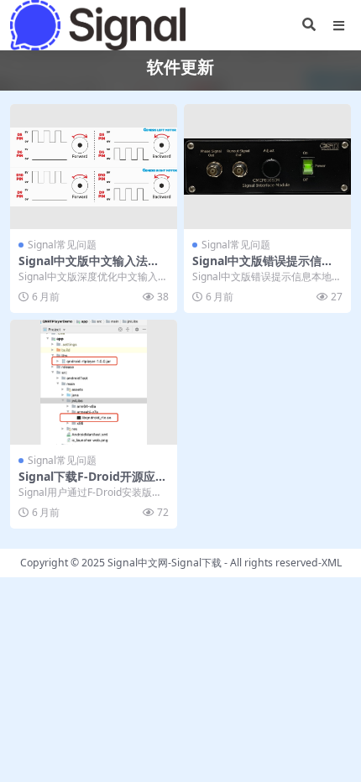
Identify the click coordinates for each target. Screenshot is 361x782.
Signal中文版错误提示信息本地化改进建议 (262, 268)
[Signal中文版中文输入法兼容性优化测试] (93, 166)
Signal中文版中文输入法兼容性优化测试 (89, 268)
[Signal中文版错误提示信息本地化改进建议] (267, 166)
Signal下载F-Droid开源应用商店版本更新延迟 (92, 483)
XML (332, 562)
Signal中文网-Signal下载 (164, 562)
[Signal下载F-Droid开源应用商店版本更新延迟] (93, 382)
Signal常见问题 (62, 244)
